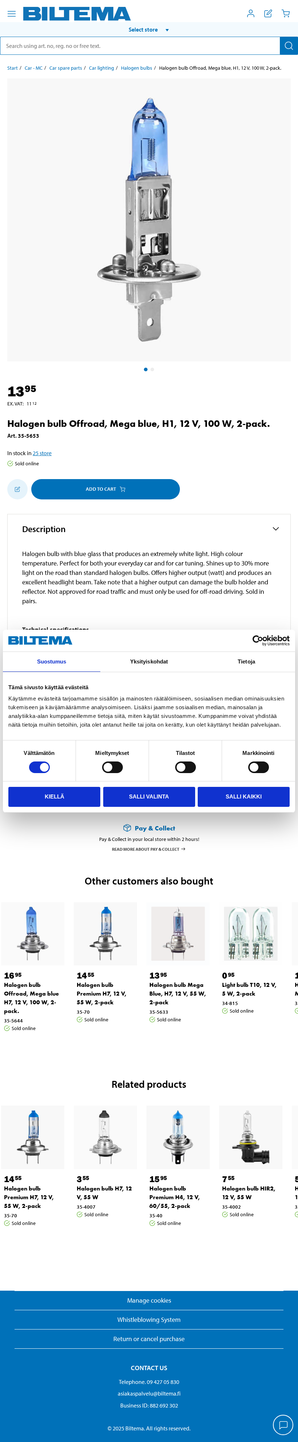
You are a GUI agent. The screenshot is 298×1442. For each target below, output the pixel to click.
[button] (149, 29)
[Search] (289, 46)
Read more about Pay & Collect (146, 848)
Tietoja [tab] (246, 661)
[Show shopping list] (268, 13)
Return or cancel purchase (149, 1339)
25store (42, 453)
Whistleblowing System (149, 1319)
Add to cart (101, 489)
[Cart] (285, 13)
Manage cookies (149, 1300)
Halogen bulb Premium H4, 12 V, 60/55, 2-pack (174, 1197)
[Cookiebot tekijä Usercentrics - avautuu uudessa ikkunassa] (258, 640)
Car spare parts (65, 68)
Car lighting (101, 68)
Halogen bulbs (136, 68)
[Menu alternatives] (11, 14)
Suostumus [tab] (52, 661)
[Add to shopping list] (17, 489)
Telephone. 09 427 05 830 (149, 1381)
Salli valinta (149, 796)
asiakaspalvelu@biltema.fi (149, 1393)
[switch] (112, 767)
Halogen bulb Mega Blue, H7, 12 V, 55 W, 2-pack (177, 993)
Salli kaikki (244, 796)
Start (12, 68)
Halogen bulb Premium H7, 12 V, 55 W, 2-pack (101, 993)
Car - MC (34, 68)
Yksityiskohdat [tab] (149, 661)
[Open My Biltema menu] (250, 13)
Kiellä (54, 796)
